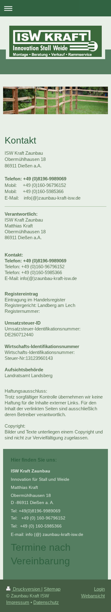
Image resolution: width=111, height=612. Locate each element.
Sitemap (52, 589)
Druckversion (26, 589)
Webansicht (93, 595)
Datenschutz (46, 602)
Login (99, 589)
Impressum (17, 602)
